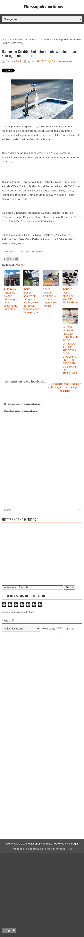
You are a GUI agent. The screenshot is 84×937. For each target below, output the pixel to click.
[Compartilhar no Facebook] (17, 259)
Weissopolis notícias (43, 6)
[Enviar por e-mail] (6, 259)
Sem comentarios (62, 61)
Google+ (36, 251)
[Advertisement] (43, 31)
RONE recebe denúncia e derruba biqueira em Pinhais (50, 297)
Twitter (24, 251)
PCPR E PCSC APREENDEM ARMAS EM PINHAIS (70, 296)
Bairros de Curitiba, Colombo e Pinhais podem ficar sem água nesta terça (39, 53)
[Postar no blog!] (9, 259)
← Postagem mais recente (63, 383)
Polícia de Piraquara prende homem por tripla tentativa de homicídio (10, 299)
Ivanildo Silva (43, 849)
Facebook (11, 251)
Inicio (6, 39)
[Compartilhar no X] (13, 259)
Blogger (73, 843)
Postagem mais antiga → (66, 387)
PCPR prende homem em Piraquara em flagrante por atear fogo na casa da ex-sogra (31, 301)
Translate (68, 628)
